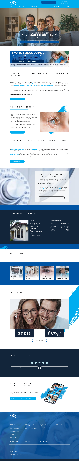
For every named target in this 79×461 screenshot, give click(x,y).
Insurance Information (14, 425)
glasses (44, 188)
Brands (45, 6)
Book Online (55, 6)
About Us (12, 6)
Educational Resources (14, 427)
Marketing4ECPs (37, 459)
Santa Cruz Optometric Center (18, 149)
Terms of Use (12, 434)
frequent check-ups (14, 154)
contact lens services (24, 85)
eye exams (16, 85)
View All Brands (39, 340)
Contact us (12, 156)
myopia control (33, 85)
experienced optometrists (28, 83)
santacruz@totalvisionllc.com (36, 231)
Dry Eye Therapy (43, 424)
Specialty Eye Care (34, 6)
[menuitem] (12, 6)
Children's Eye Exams (51, 197)
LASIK (59, 188)
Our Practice (12, 424)
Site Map (11, 430)
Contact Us (48, 2)
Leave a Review (55, 367)
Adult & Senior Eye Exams (30, 424)
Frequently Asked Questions (15, 428)
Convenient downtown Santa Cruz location (20, 125)
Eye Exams (21, 6)
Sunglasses (58, 425)
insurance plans (13, 86)
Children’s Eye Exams (29, 425)
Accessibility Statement (14, 431)
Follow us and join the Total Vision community (22, 398)
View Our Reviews (24, 367)
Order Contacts (50, 42)
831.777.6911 (65, 3)
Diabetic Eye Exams (29, 427)
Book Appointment (29, 42)
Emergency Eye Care (44, 427)
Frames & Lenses (59, 424)
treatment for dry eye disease (46, 85)
